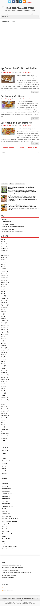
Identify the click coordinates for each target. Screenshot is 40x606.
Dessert (4, 458)
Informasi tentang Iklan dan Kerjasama (12, 231)
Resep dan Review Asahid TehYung (20, 7)
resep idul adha (6, 513)
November (4, 250)
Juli (2, 259)
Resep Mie (5, 526)
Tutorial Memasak (7, 221)
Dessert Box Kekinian (7, 461)
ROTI (3, 541)
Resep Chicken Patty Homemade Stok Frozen (20, 205)
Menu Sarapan (6, 496)
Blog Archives (20, 183)
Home (3, 562)
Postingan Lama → (33, 147)
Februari (3, 244)
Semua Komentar (8, 590)
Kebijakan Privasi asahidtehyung (10, 570)
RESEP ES (4, 511)
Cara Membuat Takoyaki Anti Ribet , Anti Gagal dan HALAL (19, 69)
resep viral (5, 536)
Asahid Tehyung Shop (8, 224)
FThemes (15, 602)
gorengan (4, 466)
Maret (2, 268)
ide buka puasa (6, 471)
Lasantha (30, 602)
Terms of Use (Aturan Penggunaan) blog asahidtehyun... (17, 572)
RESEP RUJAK (6, 531)
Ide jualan (4, 473)
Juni (2, 262)
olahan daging (6, 503)
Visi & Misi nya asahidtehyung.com (11, 565)
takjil (3, 544)
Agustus (3, 257)
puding (4, 508)
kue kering (5, 486)
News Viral (5, 501)
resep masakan (6, 523)
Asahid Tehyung (7, 72)
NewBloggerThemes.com (28, 603)
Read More (35, 92)
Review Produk (6, 539)
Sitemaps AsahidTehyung (9, 575)
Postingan (6, 588)
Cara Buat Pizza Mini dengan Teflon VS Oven (16, 123)
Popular (5, 183)
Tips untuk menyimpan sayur (9, 546)
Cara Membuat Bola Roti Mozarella (13, 96)
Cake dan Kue (5, 451)
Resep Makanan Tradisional (9, 521)
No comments (27, 72)
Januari (3, 246)
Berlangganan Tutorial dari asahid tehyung (13, 226)
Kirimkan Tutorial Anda (8, 229)
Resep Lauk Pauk (6, 516)
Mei (2, 239)
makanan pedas (6, 488)
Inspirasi (4, 478)
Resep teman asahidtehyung (9, 534)
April (2, 241)
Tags (11, 183)
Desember (4, 248)
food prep (5, 463)
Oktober (3, 253)
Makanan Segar (6, 491)
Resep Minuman (6, 529)
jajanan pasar (5, 481)
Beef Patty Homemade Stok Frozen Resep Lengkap (22, 196)
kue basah (5, 483)
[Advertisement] (20, 52)
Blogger (20, 600)
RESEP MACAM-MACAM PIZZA (10, 518)
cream (3, 456)
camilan (4, 453)
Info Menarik (5, 476)
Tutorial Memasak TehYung (9, 549)
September (4, 255)
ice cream (4, 468)
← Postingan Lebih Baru (7, 147)
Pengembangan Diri (7, 506)
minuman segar (6, 498)
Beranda (21, 147)
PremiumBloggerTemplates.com (13, 603)
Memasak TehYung (7, 493)
